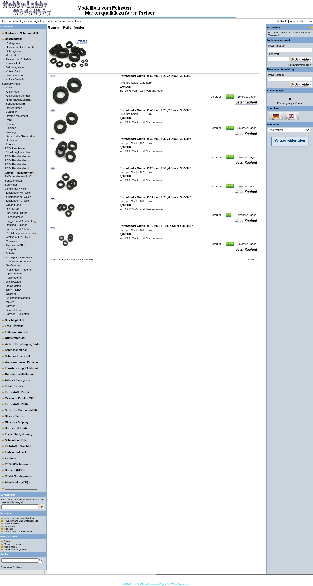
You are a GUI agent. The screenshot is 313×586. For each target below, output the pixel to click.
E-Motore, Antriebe (17, 332)
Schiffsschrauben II (17, 356)
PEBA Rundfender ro (17, 164)
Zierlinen (10, 458)
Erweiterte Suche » (11, 567)
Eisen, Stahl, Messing (18, 434)
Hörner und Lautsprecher (21, 47)
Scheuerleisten (13, 180)
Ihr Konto (282, 21)
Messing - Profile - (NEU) (20, 398)
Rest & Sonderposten (19, 476)
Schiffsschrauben (16, 350)
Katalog (19, 21)
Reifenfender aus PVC (18, 176)
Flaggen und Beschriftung (21, 221)
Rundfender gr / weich (18, 196)
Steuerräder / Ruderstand (21, 136)
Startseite (6, 21)
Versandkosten (154, 90)
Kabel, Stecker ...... (16, 386)
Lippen (10, 124)
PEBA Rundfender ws (17, 156)
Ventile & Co (13, 55)
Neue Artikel (10, 546)
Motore (10, 301)
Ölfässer (11, 293)
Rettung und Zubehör (18, 59)
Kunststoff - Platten (17, 404)
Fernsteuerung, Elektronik (21, 368)
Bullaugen (11, 111)
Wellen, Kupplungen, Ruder (22, 344)
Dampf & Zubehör (16, 225)
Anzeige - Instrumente (19, 257)
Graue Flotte (13, 204)
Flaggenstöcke (14, 216)
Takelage (11, 132)
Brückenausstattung (18, 297)
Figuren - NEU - (15, 245)
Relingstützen (14, 107)
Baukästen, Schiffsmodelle (22, 33)
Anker (9, 87)
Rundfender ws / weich (18, 192)
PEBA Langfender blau (18, 152)
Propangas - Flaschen (19, 269)
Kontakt (8, 528)
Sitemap (8, 541)
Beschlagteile (34, 21)
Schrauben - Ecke (16, 440)
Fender (49, 21)
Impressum (10, 526)
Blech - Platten (14, 416)
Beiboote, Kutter (15, 67)
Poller (9, 119)
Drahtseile (12, 140)
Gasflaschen (13, 265)
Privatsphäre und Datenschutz (21, 520)
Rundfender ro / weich (18, 200)
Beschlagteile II (14, 320)
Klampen (11, 127)
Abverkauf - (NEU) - (17, 482)
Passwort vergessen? (300, 64)
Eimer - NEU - (14, 289)
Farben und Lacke (16, 452)
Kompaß (11, 249)
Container (11, 241)
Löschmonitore (14, 75)
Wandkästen (13, 281)
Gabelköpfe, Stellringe (19, 374)
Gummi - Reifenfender (69, 21)
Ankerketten (13, 91)
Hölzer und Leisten (17, 428)
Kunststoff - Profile (17, 392)
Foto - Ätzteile (14, 325)
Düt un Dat (12, 208)
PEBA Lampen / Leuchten (21, 233)
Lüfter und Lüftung (16, 213)
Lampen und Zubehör (18, 229)
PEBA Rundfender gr (17, 160)
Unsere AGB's (12, 523)
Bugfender (11, 184)
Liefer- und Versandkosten (19, 518)
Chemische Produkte (18, 261)
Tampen (10, 305)
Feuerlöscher (14, 277)
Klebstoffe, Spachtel (18, 446)
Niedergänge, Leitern (18, 99)
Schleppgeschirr (15, 103)
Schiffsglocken (14, 51)
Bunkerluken (13, 310)
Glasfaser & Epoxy (17, 422)
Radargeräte (13, 43)
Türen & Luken (14, 63)
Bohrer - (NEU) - (15, 470)
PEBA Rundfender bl (17, 168)
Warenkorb (296, 21)
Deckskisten (13, 285)
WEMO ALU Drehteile (18, 237)
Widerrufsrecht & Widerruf (18, 531)
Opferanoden (14, 273)
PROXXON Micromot (18, 464)
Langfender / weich (16, 188)
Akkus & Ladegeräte (18, 380)
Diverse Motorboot (17, 115)
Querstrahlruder (15, 338)
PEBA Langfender (15, 148)
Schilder (10, 253)
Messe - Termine (13, 544)
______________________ (21, 488)
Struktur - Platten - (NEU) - (22, 410)
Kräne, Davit (13, 71)
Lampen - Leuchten (17, 313)
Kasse (309, 21)
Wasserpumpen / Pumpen (21, 362)
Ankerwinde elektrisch (19, 95)
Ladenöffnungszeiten (16, 549)
